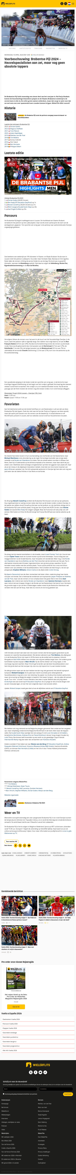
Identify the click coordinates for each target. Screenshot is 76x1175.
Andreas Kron (27, 735)
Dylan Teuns (14, 557)
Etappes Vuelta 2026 (10, 1028)
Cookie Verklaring (43, 1155)
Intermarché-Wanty (11, 740)
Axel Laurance (24, 788)
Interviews (4, 1118)
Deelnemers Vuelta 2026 (11, 1019)
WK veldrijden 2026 (7, 1137)
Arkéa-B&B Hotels (47, 746)
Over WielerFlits (42, 1137)
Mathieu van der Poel (17, 135)
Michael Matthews (11, 458)
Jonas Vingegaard (44, 1118)
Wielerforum (5, 1111)
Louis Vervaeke (52, 733)
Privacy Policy (42, 1148)
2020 (6, 133)
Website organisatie (11, 795)
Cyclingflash (42, 1163)
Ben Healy (11, 202)
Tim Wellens (14, 138)
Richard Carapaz (18, 673)
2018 (6, 138)
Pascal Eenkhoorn (40, 735)
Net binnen (4, 1107)
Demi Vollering (42, 1122)
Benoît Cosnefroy (19, 501)
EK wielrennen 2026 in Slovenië (11, 1159)
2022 (6, 129)
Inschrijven (68, 1094)
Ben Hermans (15, 144)
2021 (6, 131)
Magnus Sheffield (16, 129)
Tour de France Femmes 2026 (10, 1152)
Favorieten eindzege (10, 1033)
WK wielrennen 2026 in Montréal (11, 1155)
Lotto (6, 737)
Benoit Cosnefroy (14, 205)
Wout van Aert (42, 1107)
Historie (12, 48)
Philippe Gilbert (15, 146)
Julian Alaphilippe (16, 133)
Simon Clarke (31, 570)
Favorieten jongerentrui (11, 1046)
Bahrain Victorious (19, 746)
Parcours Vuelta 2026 (10, 1024)
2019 (6, 135)
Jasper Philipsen (56, 577)
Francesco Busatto (49, 740)
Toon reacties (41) (11, 841)
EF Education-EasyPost (23, 202)
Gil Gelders (63, 733)
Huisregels (41, 1144)
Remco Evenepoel (43, 1111)
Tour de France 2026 (7, 1144)
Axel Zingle (11, 209)
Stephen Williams (19, 570)
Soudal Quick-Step (24, 207)
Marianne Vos (42, 1126)
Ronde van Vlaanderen (22, 460)
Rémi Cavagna (13, 207)
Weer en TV (63, 48)
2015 (6, 144)
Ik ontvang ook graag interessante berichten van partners (21, 1094)
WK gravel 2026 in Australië (10, 1163)
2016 (6, 142)
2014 (6, 146)
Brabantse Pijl (44, 853)
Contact (40, 1159)
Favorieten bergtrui (9, 1042)
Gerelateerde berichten (12, 891)
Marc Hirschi (30, 662)
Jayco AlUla (8, 469)
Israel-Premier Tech (52, 554)
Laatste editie (25, 48)
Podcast (4, 1126)
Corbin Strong (54, 570)
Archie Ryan (8, 682)
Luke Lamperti (21, 855)
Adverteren (41, 1141)
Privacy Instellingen (44, 1152)
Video (3, 1129)
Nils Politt (16, 659)
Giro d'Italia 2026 (6, 1141)
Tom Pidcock (14, 131)
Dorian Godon (15, 126)
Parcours (38, 48)
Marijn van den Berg (38, 744)
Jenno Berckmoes (15, 735)
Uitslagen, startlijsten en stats (10, 1122)
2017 (6, 140)
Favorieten (50, 48)
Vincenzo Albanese (33, 746)
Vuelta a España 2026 (8, 1148)
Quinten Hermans (55, 581)
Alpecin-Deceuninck (13, 574)
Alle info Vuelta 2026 (10, 1050)
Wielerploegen (5, 1115)
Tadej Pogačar (42, 1115)
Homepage (4, 1104)
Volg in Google (38, 55)
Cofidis (18, 209)
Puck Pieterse (42, 1129)
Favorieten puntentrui (10, 1037)
